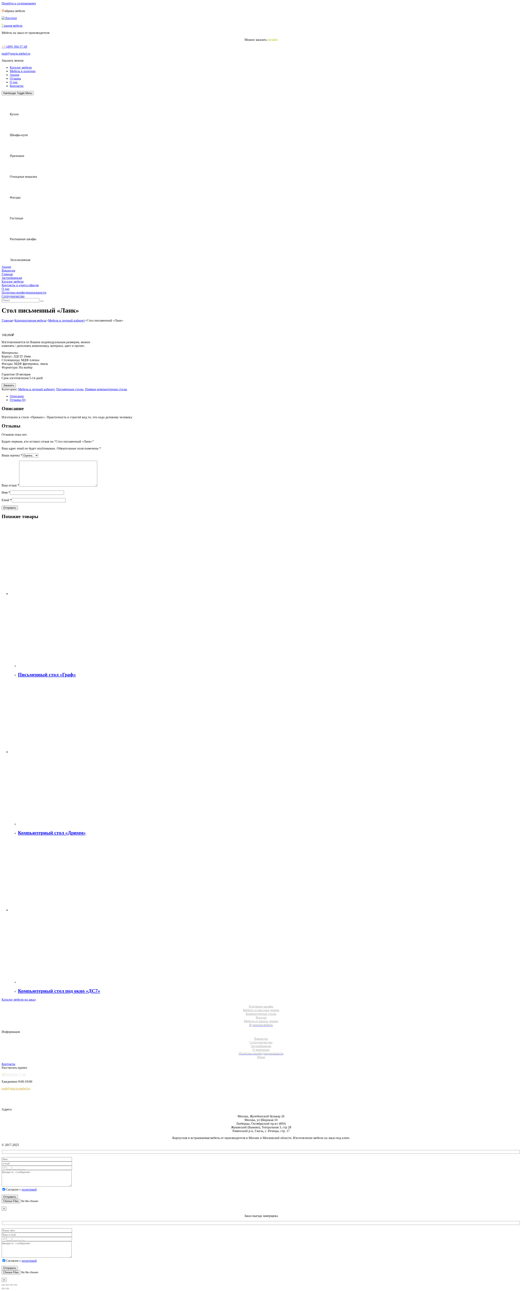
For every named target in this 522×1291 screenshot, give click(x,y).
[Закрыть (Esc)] (15, 1284)
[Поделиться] (11, 1284)
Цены (261, 1057)
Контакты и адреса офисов (20, 285)
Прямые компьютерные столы (106, 389)
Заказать (8, 385)
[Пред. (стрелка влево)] (3, 1288)
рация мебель (12, 25)
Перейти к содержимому (19, 3)
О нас (14, 82)
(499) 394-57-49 (14, 46)
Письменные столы (69, 389)
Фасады (261, 1017)
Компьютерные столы (261, 1014)
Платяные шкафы (261, 1006)
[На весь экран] (7, 1284)
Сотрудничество (13, 296)
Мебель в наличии (22, 71)
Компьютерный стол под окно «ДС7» (59, 991)
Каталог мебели (21, 67)
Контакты (16, 86)
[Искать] (41, 301)
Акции (14, 75)
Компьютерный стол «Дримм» (52, 832)
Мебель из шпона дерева (261, 1021)
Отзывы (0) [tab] (17, 400)
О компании (261, 1049)
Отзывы (15, 78)
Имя (6, 492)
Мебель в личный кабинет (66, 320)
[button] (13, 60)
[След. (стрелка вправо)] (7, 1288)
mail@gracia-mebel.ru (16, 53)
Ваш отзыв (10, 485)
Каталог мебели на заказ (18, 999)
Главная (7, 274)
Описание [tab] (17, 396)
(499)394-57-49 (13, 1074)
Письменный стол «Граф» (47, 674)
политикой (29, 1189)
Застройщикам (12, 278)
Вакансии (8, 270)
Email (7, 500)
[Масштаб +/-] (3, 1284)
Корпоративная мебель (30, 320)
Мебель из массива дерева (261, 1010)
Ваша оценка (12, 455)
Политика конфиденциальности (24, 292)
